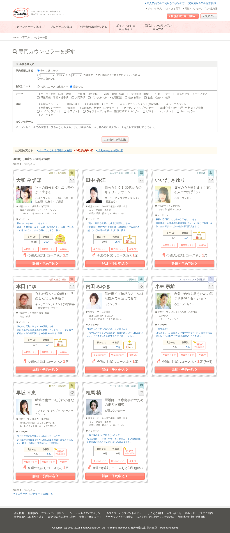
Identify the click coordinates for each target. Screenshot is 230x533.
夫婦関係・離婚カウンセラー (98, 107)
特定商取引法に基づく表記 (29, 516)
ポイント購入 (154, 8)
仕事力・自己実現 (87, 93)
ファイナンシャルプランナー (137, 107)
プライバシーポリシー (53, 513)
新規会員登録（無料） (183, 16)
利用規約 (33, 513)
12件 (48, 344)
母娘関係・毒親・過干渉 (54, 97)
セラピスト (73, 111)
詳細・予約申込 (44, 263)
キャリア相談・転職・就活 (56, 93)
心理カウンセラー (51, 104)
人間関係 (80, 97)
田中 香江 (96, 180)
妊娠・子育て (162, 93)
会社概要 (19, 513)
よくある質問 (172, 8)
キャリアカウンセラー (178, 104)
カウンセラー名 (24, 121)
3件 (188, 347)
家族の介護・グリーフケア (192, 93)
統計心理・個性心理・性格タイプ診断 (181, 107)
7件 (118, 347)
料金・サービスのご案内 (199, 513)
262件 (47, 241)
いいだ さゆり (170, 180)
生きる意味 (134, 97)
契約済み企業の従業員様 (202, 3)
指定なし (78, 86)
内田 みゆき (98, 286)
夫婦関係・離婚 (140, 93)
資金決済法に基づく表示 (61, 516)
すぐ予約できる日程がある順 (55, 150)
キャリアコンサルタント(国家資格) (140, 104)
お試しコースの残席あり (54, 86)
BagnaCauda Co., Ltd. (93, 527)
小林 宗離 (165, 286)
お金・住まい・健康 (159, 97)
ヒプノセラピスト (51, 111)
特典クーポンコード (90, 516)
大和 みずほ (28, 180)
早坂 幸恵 (26, 392)
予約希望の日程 (24, 70)
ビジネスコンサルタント (160, 111)
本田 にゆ (26, 286)
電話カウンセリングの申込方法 (200, 8)
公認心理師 (93, 104)
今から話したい (49, 70)
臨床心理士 (73, 104)
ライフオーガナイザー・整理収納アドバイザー (113, 111)
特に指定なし (47, 78)
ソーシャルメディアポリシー (86, 513)
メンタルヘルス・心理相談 (107, 97)
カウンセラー (188, 111)
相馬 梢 (93, 392)
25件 (117, 241)
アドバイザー (48, 114)
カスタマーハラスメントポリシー (125, 513)
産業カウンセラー (51, 107)
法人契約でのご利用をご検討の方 (165, 3)
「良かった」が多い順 (110, 150)
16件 (187, 237)
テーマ (19, 93)
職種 (18, 104)
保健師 (71, 107)
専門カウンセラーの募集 (119, 516)
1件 (49, 454)
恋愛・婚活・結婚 (114, 93)
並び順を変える (24, 150)
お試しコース (23, 86)
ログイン (209, 16)
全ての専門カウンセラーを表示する (33, 493)
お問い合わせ (173, 513)
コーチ (109, 104)
